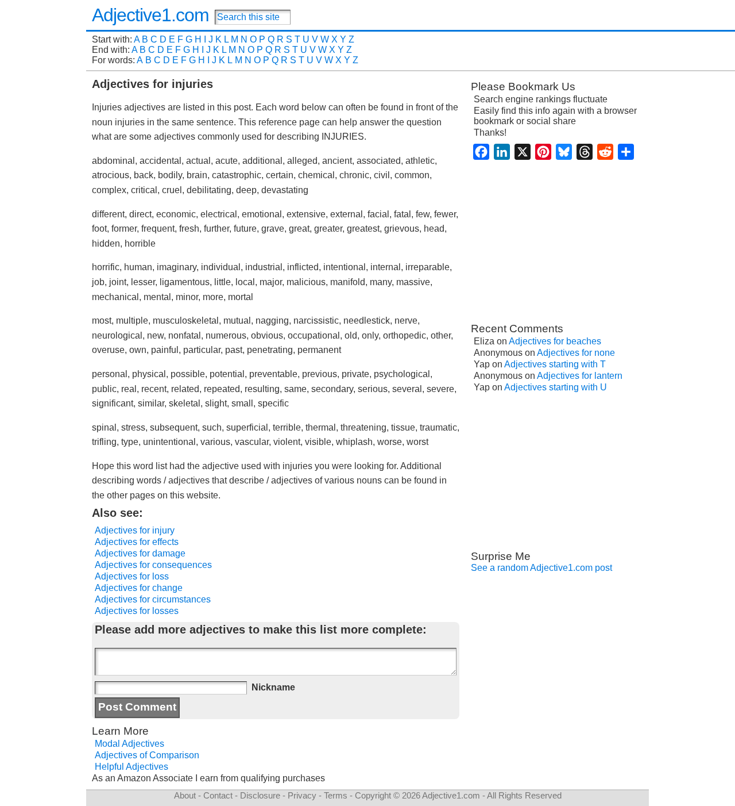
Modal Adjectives (129, 744)
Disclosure (260, 795)
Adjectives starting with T (555, 364)
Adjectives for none (576, 353)
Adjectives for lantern (579, 376)
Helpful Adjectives (131, 767)
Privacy (302, 795)
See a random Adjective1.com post (541, 568)
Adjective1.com (150, 15)
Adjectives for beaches (555, 341)
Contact (218, 795)
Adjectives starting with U (555, 387)
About (185, 795)
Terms (335, 795)
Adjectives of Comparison (147, 755)
